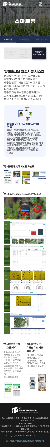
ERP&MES (42, 39)
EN (40, 4)
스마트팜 (8, 39)
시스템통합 (25, 39)
